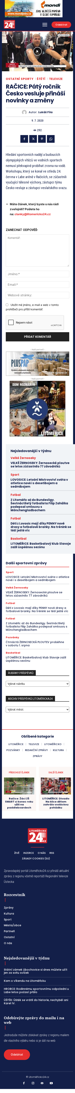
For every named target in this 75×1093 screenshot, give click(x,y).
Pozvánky (12, 637)
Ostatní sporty (19, 78)
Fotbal (16, 494)
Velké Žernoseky (23, 457)
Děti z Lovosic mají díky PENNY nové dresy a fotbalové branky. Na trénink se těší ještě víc (41, 526)
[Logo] (9, 24)
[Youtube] (51, 1083)
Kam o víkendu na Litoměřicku (25, 981)
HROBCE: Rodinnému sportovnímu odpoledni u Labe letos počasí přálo (36, 990)
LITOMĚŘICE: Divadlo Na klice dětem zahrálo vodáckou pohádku (55, 803)
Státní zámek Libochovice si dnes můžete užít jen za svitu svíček (35, 971)
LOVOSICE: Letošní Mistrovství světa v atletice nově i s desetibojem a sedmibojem (39, 483)
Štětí (41, 78)
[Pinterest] (42, 139)
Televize (56, 78)
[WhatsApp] (51, 139)
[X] (33, 139)
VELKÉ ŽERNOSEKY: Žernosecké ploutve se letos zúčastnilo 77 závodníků (40, 464)
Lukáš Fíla (45, 112)
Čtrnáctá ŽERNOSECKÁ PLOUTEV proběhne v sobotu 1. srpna (35, 643)
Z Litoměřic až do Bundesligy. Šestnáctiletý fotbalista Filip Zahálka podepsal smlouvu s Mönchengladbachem (39, 505)
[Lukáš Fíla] (25, 112)
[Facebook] (24, 139)
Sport (15, 474)
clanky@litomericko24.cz (33, 214)
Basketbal (19, 538)
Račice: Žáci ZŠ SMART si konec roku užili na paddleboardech (19, 803)
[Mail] (42, 1083)
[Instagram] (33, 1083)
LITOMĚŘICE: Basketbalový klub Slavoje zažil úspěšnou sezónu (41, 545)
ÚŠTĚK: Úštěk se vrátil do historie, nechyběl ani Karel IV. (36, 1001)
